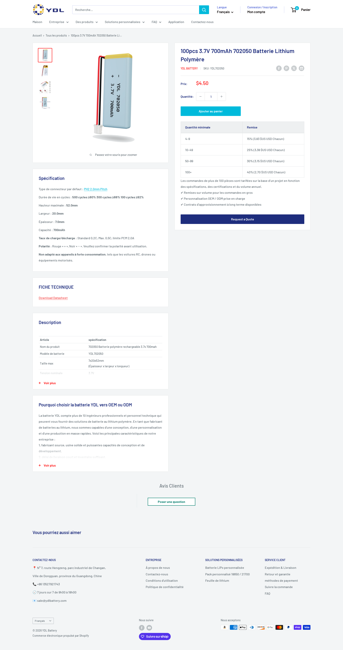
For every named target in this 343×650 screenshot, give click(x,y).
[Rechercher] (204, 9)
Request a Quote (242, 219)
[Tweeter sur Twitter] (294, 68)
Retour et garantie (277, 574)
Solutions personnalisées (122, 22)
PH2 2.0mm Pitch (95, 189)
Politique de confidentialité (165, 587)
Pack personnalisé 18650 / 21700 (227, 574)
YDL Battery (189, 68)
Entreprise (56, 22)
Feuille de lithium (217, 580)
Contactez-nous (202, 22)
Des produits (84, 22)
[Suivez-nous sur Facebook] (142, 628)
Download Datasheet (53, 298)
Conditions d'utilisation (162, 580)
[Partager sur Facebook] (279, 68)
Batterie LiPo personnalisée (224, 567)
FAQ (154, 22)
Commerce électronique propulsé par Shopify (61, 635)
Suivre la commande (279, 587)
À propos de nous (158, 567)
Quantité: (187, 96)
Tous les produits (56, 35)
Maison (37, 22)
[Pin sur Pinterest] (286, 68)
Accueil (37, 35)
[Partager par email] (301, 68)
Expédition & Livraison (280, 567)
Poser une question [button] (171, 501)
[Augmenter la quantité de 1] (221, 96)
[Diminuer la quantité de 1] (200, 96)
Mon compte (256, 12)
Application (176, 22)
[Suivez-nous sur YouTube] (149, 628)
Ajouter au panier (211, 111)
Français (40, 620)
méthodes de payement (281, 580)
